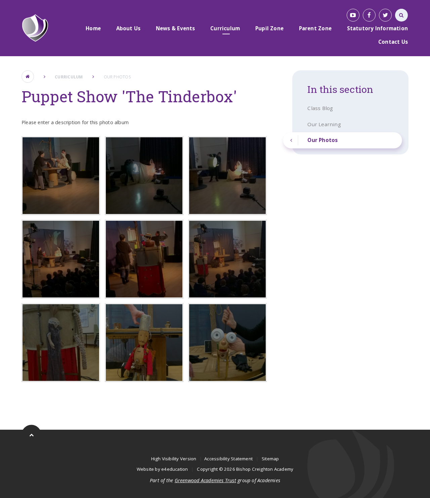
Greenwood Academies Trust (205, 480)
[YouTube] (353, 15)
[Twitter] (385, 15)
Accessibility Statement (228, 459)
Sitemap (270, 459)
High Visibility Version (174, 459)
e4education (174, 469)
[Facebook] (369, 15)
